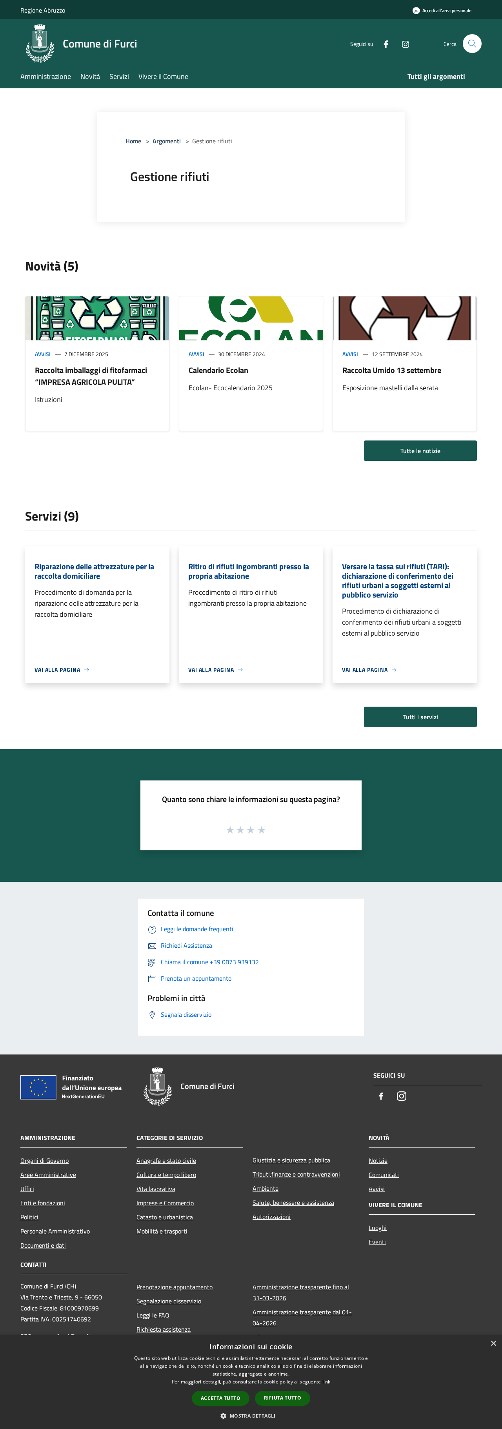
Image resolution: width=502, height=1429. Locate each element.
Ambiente (265, 1188)
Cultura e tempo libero (166, 1174)
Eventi (377, 1241)
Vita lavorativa (155, 1188)
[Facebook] (383, 43)
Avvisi (43, 354)
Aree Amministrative (48, 1174)
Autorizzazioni (272, 1216)
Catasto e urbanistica (164, 1217)
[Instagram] (402, 43)
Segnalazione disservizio (168, 1301)
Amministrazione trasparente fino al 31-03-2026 (301, 1292)
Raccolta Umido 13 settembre (391, 370)
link (326, 1381)
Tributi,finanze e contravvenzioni (296, 1174)
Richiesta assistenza (163, 1329)
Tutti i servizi (420, 717)
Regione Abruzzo (42, 10)
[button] (250, 1416)
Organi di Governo (44, 1160)
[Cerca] (472, 43)
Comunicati (384, 1174)
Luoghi (378, 1227)
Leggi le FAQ (152, 1315)
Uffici (27, 1188)
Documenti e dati (43, 1245)
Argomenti (167, 141)
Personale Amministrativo (55, 1231)
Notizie (378, 1160)
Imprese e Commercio (165, 1203)
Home (133, 141)
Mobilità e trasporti (161, 1231)
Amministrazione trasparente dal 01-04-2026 (302, 1317)
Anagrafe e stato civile (166, 1160)
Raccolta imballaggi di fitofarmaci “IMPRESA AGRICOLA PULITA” (91, 376)
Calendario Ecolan (218, 370)
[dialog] (251, 1382)
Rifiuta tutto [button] (282, 1397)
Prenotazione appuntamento (174, 1287)
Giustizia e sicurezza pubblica (291, 1160)
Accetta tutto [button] (220, 1398)
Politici (29, 1217)
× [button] (493, 1344)
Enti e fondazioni (42, 1203)
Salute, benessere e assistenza (293, 1202)
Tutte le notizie (420, 450)
